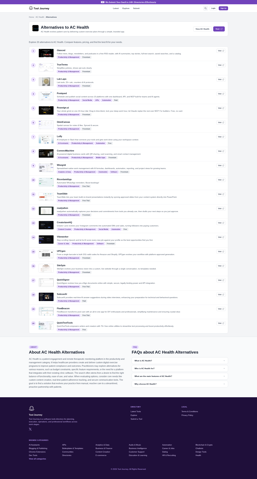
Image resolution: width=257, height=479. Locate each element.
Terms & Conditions (190, 411)
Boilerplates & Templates (72, 448)
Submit (136, 8)
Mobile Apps (100, 158)
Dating (165, 452)
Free (110, 143)
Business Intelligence (138, 448)
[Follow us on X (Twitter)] (30, 429)
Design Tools (201, 452)
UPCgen (61, 251)
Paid (116, 100)
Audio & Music (135, 445)
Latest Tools (136, 411)
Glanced (61, 50)
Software (114, 172)
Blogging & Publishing (38, 448)
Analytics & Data (64, 172)
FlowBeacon (63, 308)
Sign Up (223, 8)
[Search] (205, 8)
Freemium (86, 57)
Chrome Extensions (37, 452)
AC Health (40, 17)
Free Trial (86, 186)
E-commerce (101, 455)
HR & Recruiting (169, 455)
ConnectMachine (65, 151)
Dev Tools (33, 455)
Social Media (87, 100)
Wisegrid (61, 165)
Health (198, 455)
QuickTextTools (65, 323)
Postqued (62, 93)
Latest (116, 8)
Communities (67, 452)
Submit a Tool (136, 419)
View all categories (37, 459)
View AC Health (202, 29)
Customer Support (136, 452)
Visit (218, 29)
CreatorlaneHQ (64, 222)
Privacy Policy (187, 415)
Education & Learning (138, 455)
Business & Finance (104, 448)
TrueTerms (62, 65)
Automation (106, 100)
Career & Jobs (63, 244)
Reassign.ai (63, 108)
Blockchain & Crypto (204, 445)
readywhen (62, 208)
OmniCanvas (63, 122)
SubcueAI (62, 294)
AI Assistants (63, 143)
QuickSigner (63, 280)
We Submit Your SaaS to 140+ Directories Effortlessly (130, 2)
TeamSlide (62, 194)
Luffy (59, 136)
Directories (66, 455)
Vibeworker (62, 237)
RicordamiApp (64, 179)
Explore (125, 8)
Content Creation (64, 229)
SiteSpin (61, 265)
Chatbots (199, 448)
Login (213, 8)
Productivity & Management (68, 57)
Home (31, 17)
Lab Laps (61, 79)
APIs (97, 100)
